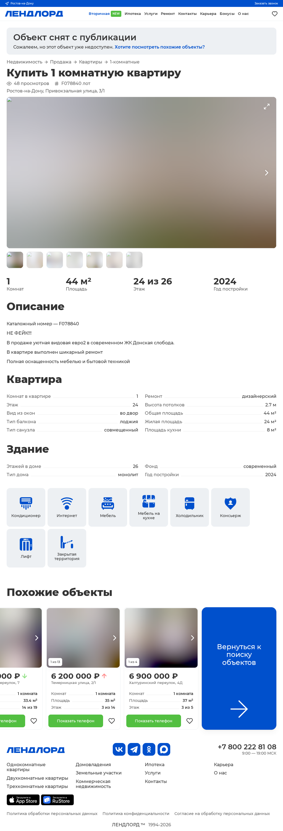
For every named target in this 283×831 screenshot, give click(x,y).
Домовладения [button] (93, 764)
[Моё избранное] (274, 14)
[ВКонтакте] (119, 749)
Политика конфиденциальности (136, 813)
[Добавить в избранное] (33, 721)
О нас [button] (243, 14)
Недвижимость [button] (24, 62)
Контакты (156, 781)
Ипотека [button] (133, 14)
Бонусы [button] (227, 14)
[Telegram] (134, 749)
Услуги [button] (151, 14)
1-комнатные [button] (125, 62)
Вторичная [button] (104, 14)
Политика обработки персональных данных (52, 813)
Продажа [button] (60, 62)
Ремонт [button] (168, 14)
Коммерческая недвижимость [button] (93, 784)
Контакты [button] (187, 14)
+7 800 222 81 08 (247, 747)
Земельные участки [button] (99, 773)
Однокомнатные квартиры (26, 767)
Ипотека (154, 764)
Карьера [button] (208, 14)
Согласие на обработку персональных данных (222, 813)
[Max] (164, 749)
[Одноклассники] (149, 749)
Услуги (153, 773)
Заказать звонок (266, 3)
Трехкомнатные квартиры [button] (37, 786)
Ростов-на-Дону (22, 3)
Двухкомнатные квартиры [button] (37, 778)
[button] (15, 260)
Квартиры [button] (90, 62)
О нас (220, 773)
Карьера (223, 764)
